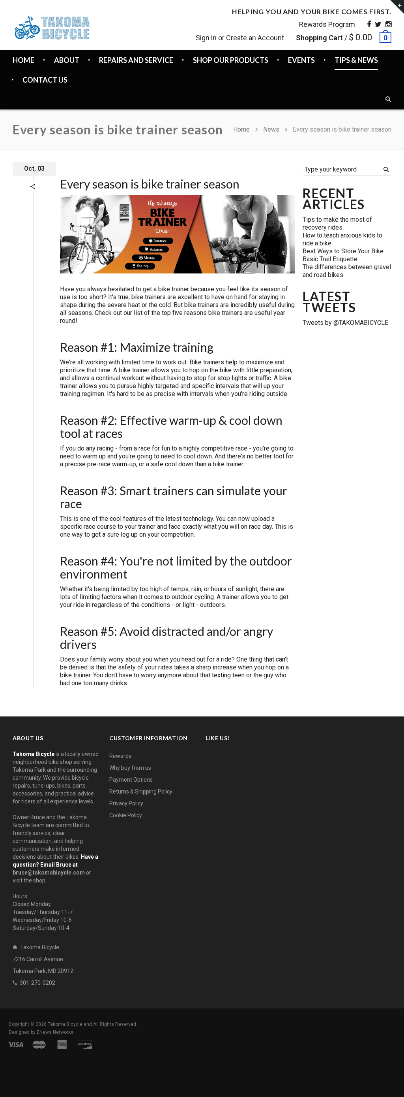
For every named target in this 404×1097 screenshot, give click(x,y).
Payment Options (131, 780)
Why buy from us (130, 768)
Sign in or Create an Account (240, 38)
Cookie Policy (125, 815)
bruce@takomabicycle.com (49, 872)
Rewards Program (327, 24)
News (271, 129)
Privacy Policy (126, 803)
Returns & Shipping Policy (140, 791)
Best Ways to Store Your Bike (343, 251)
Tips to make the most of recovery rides (337, 223)
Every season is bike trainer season (149, 184)
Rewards (120, 756)
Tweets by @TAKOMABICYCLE (345, 322)
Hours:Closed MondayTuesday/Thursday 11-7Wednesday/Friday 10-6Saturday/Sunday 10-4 (43, 912)
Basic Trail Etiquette (330, 259)
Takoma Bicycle (66, 1024)
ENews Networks (55, 1032)
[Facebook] (369, 24)
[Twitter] (378, 24)
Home (242, 129)
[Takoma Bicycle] (52, 28)
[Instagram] (388, 24)
